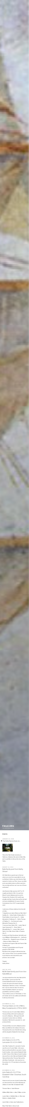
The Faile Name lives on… (11, 841)
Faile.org (8, 826)
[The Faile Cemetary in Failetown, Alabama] (7, 851)
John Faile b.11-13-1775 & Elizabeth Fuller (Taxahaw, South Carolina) (14, 1074)
